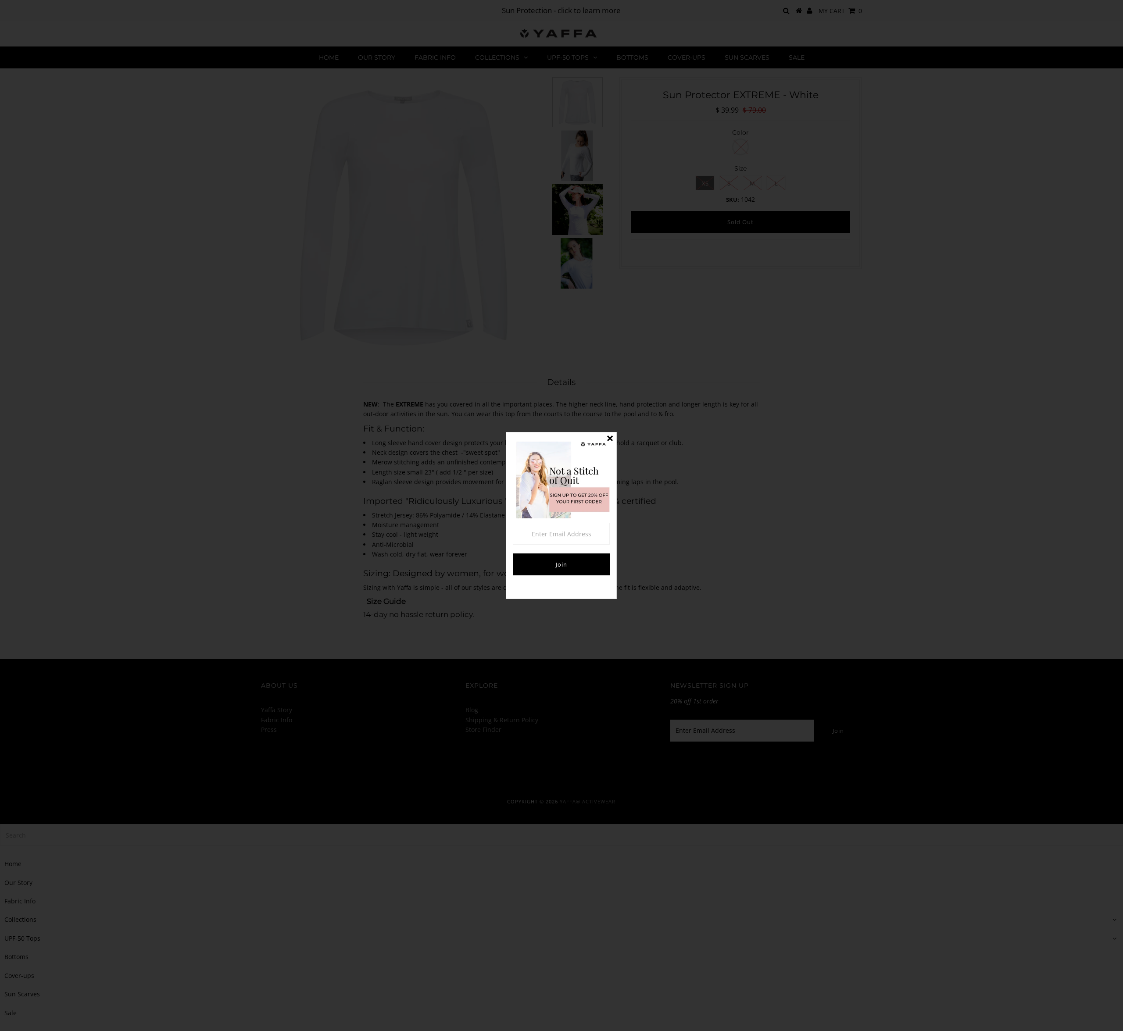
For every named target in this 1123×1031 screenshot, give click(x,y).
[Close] (609, 439)
